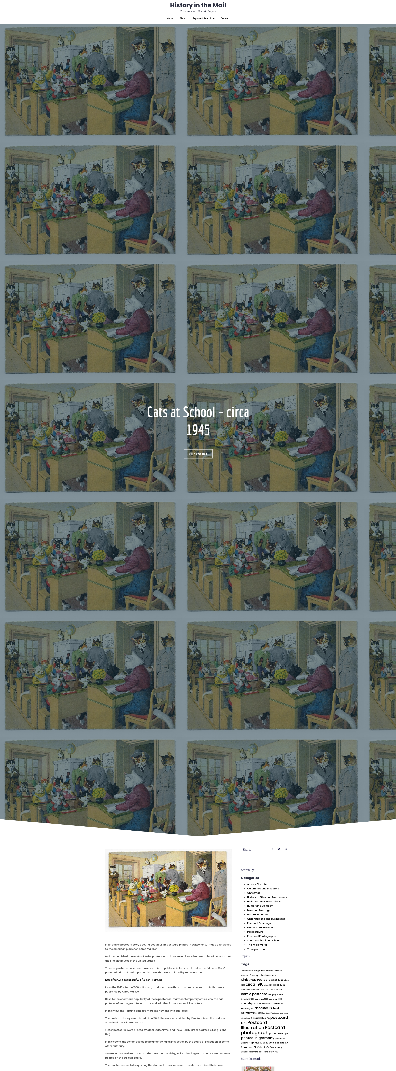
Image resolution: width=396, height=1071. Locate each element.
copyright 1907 (261, 999)
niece (247, 1018)
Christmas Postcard (256, 980)
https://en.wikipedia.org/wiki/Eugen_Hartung (134, 980)
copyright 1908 (275, 999)
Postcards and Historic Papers (198, 11)
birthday (269, 970)
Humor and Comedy (260, 906)
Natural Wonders (257, 914)
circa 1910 (254, 984)
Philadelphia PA (260, 1018)
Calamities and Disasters (263, 888)
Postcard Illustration (254, 1025)
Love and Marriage (258, 910)
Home (170, 18)
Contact (225, 18)
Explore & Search (201, 18)
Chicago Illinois (258, 975)
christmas (271, 975)
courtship (247, 1003)
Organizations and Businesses (266, 919)
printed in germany (257, 1037)
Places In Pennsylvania (261, 927)
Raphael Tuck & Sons (262, 1042)
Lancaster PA (263, 1008)
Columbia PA (276, 989)
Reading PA (281, 1042)
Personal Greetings (259, 923)
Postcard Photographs (261, 936)
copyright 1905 (275, 994)
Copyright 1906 (247, 999)
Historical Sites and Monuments (267, 897)
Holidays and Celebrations (264, 901)
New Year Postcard (270, 1013)
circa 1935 (254, 989)
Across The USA (257, 884)
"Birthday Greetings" (250, 970)
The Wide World (257, 945)
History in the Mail (198, 5)
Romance (247, 1047)
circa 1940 (264, 989)
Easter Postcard (263, 1003)
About (183, 18)
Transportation (256, 949)
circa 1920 (279, 985)
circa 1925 (245, 989)
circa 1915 (268, 985)
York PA (273, 1051)
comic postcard (254, 994)
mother (257, 1013)
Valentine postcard (258, 1051)
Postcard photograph (263, 1030)
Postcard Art (255, 932)
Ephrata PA (278, 1004)
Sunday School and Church (264, 940)
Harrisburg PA (247, 1008)
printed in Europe (278, 1033)
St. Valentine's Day (264, 1047)
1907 (263, 971)
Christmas (253, 893)
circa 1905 (277, 980)
